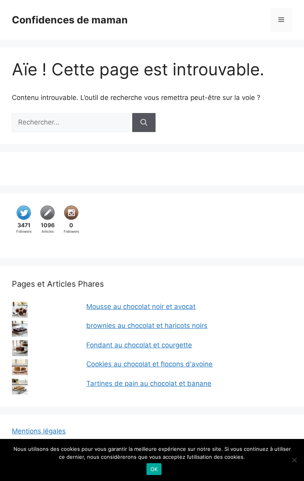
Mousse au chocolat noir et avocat (141, 306)
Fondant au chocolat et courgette (139, 345)
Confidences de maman (70, 20)
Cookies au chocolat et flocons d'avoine (149, 364)
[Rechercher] (144, 122)
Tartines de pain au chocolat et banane (148, 383)
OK (154, 469)
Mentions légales (39, 431)
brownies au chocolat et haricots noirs (146, 326)
